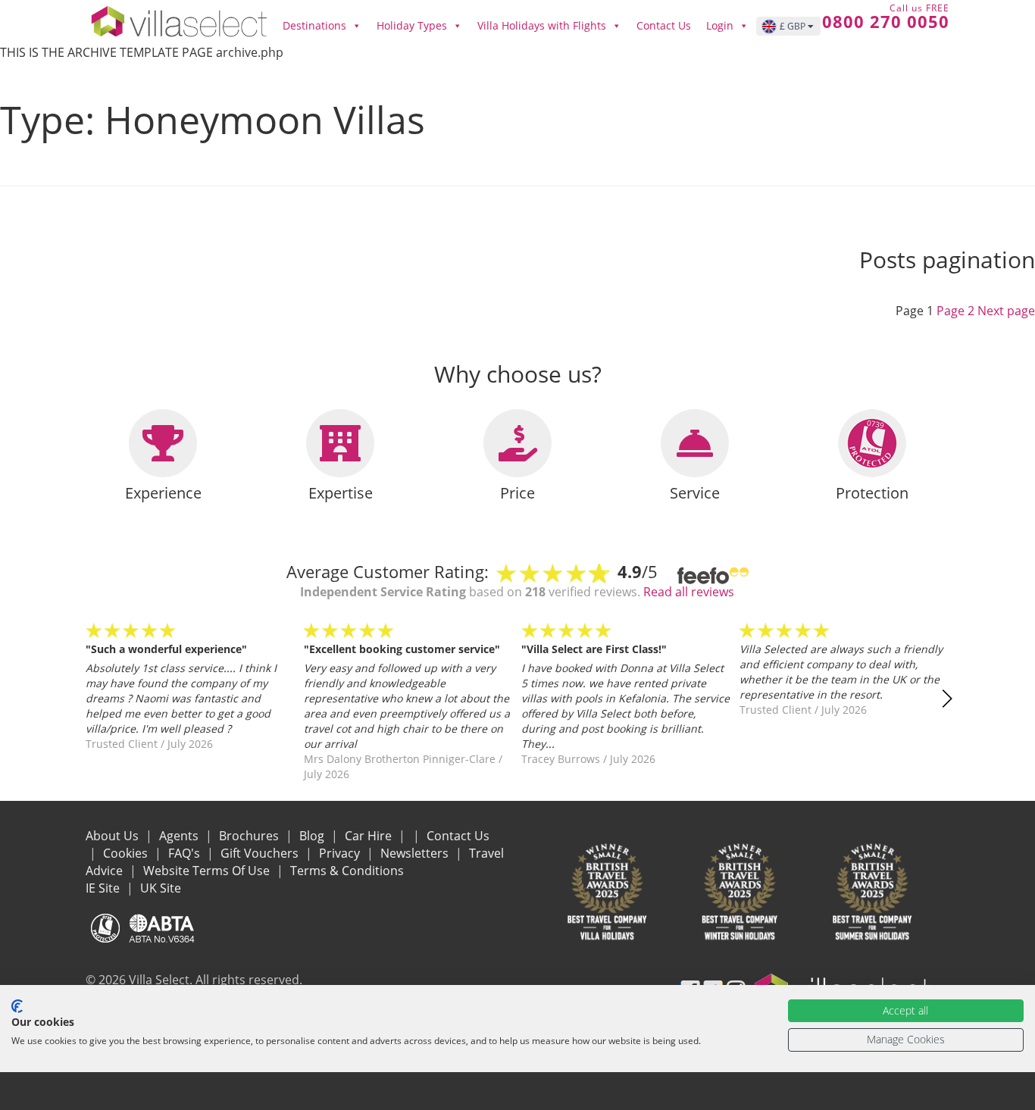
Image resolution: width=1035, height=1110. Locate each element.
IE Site (104, 888)
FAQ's (185, 853)
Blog (313, 835)
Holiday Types (412, 25)
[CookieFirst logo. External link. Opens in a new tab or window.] (17, 1006)
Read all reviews (688, 591)
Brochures (250, 835)
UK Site (160, 888)
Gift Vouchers (261, 853)
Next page (1006, 310)
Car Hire (370, 835)
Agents (180, 835)
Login (719, 25)
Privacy (341, 853)
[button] (946, 698)
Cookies (127, 853)
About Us (114, 835)
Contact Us (663, 25)
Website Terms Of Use (208, 870)
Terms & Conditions (347, 870)
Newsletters (416, 853)
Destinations (314, 25)
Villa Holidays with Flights (541, 25)
